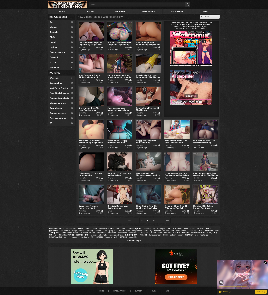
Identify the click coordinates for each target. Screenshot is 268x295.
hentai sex (204, 235)
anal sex (94, 235)
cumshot (132, 233)
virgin (74, 231)
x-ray (209, 233)
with (115, 237)
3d (172, 230)
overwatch (112, 233)
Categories (177, 11)
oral (160, 233)
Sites (206, 11)
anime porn (131, 235)
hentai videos (198, 232)
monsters (176, 233)
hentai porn (143, 233)
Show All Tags (134, 240)
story (193, 229)
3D (61, 123)
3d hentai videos (87, 232)
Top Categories (58, 16)
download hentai (56, 228)
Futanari (61, 57)
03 (154, 220)
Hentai (61, 42)
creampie (101, 232)
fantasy (90, 230)
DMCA (154, 291)
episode (75, 237)
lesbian (173, 235)
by (151, 231)
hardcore (85, 237)
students (147, 229)
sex (123, 228)
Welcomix (61, 78)
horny (80, 229)
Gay (61, 22)
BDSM (61, 37)
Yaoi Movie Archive (61, 88)
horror (186, 229)
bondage (99, 237)
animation (177, 228)
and (117, 228)
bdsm (121, 230)
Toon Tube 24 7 (189, 26)
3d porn (55, 232)
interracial (209, 231)
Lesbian (61, 47)
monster (143, 235)
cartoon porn (134, 228)
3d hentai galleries (69, 232)
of (55, 235)
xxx (196, 235)
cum (217, 231)
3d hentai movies (66, 235)
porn (146, 230)
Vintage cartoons (61, 103)
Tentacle (61, 32)
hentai (79, 235)
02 (148, 220)
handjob (123, 237)
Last (167, 220)
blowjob (161, 228)
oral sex (167, 233)
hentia (87, 228)
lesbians (109, 237)
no (154, 229)
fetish (95, 229)
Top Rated (119, 11)
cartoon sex (181, 231)
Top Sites (54, 72)
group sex (112, 231)
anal (201, 230)
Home (62, 11)
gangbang (192, 231)
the (169, 228)
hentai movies (106, 228)
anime (200, 228)
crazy (180, 235)
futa (105, 231)
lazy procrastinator (116, 235)
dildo (128, 231)
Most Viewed (148, 11)
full (92, 237)
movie (153, 233)
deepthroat (137, 231)
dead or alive (71, 229)
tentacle (185, 233)
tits (86, 235)
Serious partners (61, 113)
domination (122, 233)
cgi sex (166, 231)
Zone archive (61, 83)
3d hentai (65, 230)
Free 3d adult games (61, 93)
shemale (103, 235)
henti (165, 235)
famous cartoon (155, 235)
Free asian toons (61, 118)
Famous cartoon (61, 52)
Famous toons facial (61, 98)
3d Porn (61, 62)
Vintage (61, 27)
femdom (157, 231)
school (98, 231)
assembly (133, 237)
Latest (90, 11)
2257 (167, 291)
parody (66, 237)
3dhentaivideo (55, 237)
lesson (81, 231)
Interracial (61, 67)
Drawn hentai (61, 108)
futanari (189, 235)
